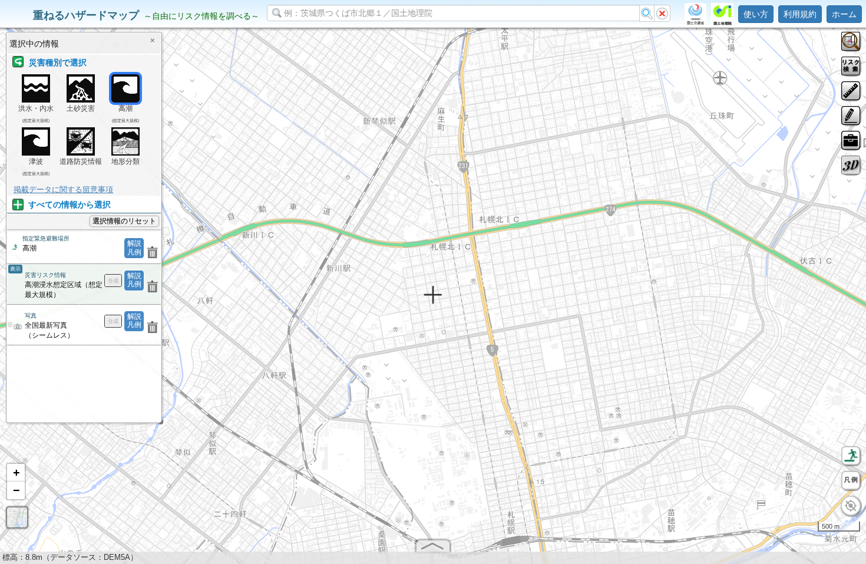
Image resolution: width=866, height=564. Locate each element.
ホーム (844, 14)
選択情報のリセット (124, 221)
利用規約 (800, 14)
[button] (16, 472)
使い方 (755, 14)
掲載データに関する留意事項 (63, 189)
